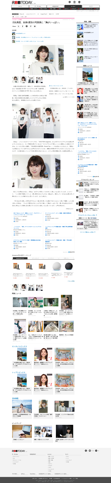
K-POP (57, 14)
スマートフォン (16, 456)
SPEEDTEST (55, 6)
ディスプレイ (51, 258)
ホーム (20, 6)
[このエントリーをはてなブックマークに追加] (34, 26)
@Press (23, 473)
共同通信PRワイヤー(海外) (60, 473)
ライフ (90, 6)
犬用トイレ (66, 258)
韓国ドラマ (51, 14)
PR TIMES (14, 473)
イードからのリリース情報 (66, 478)
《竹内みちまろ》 (69, 208)
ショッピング (89, 8)
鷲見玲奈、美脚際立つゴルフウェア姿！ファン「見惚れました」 (64, 91)
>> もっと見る (71, 281)
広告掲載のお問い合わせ (43, 478)
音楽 (60, 8)
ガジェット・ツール (17, 460)
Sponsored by (65, 252)
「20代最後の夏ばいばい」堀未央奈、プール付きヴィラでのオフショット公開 (67, 88)
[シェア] (22, 26)
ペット (67, 458)
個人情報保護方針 (57, 478)
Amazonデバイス (20, 258)
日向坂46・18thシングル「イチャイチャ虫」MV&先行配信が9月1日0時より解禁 (68, 93)
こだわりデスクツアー (31, 14)
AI (38, 14)
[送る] (26, 26)
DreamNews (32, 473)
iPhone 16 (22, 14)
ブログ (80, 8)
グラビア (74, 8)
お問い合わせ (34, 478)
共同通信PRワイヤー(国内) (45, 473)
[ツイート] (18, 26)
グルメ (67, 456)
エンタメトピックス (57, 85)
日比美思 (15, 398)
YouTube (92, 450)
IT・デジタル (38, 6)
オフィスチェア (35, 258)
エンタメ (73, 6)
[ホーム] (13, 16)
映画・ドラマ (34, 8)
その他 (97, 8)
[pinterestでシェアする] (30, 26)
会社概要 (50, 478)
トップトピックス (18, 372)
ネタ (14, 458)
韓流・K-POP (43, 8)
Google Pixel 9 (44, 14)
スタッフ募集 (75, 478)
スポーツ (66, 8)
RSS (98, 450)
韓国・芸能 (52, 8)
